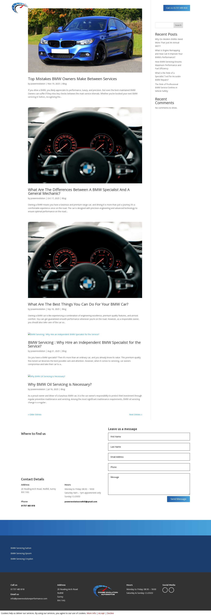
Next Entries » (135, 414)
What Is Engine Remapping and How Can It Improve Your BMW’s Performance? (169, 54)
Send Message (178, 499)
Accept (101, 613)
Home (70, 8)
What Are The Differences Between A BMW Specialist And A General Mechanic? (79, 191)
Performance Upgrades (101, 8)
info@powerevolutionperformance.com (29, 598)
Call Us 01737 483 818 (176, 8)
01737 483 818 (28, 505)
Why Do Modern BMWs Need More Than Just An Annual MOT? (169, 42)
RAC (121, 8)
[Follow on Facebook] (165, 590)
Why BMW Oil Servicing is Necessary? (60, 384)
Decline (110, 613)
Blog (64, 83)
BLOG (129, 8)
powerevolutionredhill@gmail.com (81, 502)
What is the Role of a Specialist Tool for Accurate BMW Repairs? (168, 76)
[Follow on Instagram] (171, 590)
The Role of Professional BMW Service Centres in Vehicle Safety (166, 87)
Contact (139, 8)
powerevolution (38, 83)
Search (178, 25)
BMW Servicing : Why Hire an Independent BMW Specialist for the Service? (84, 344)
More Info (91, 613)
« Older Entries (34, 414)
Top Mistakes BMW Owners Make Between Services (72, 78)
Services (80, 8)
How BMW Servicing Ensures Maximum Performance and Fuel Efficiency (168, 65)
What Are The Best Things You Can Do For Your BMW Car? (78, 304)
